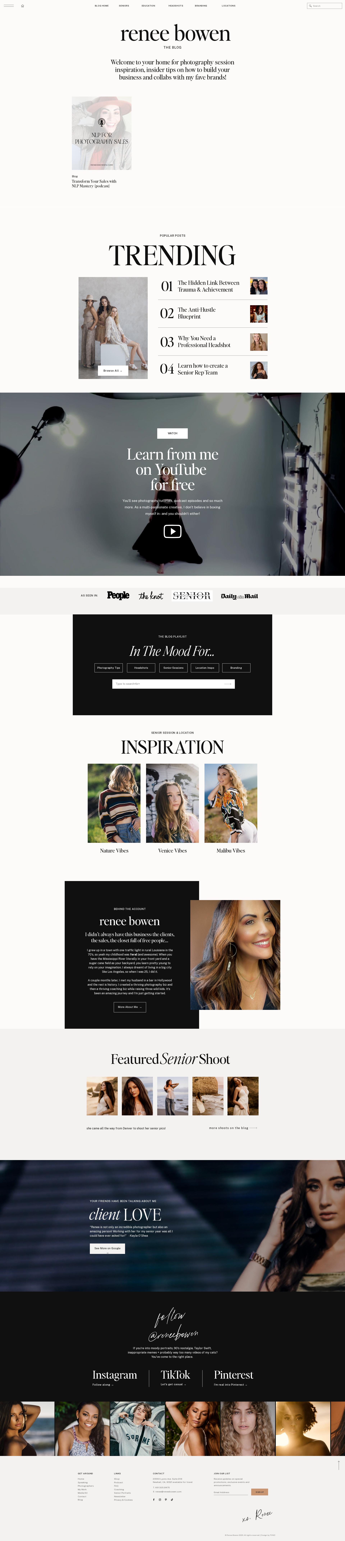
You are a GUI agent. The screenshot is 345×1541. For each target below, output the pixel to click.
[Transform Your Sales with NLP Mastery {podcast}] (102, 133)
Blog (75, 176)
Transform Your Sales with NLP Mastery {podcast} (94, 183)
